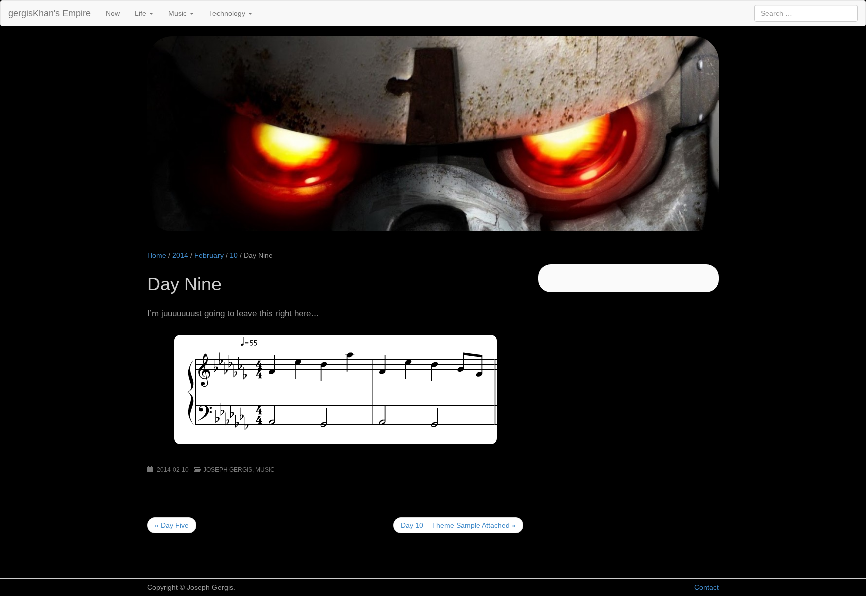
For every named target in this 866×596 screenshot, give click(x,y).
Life (141, 13)
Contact (706, 587)
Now (113, 13)
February (209, 255)
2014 (180, 255)
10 (234, 255)
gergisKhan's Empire (49, 13)
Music (178, 13)
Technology (228, 13)
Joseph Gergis (227, 469)
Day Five (172, 525)
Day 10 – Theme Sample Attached (458, 525)
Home (156, 255)
